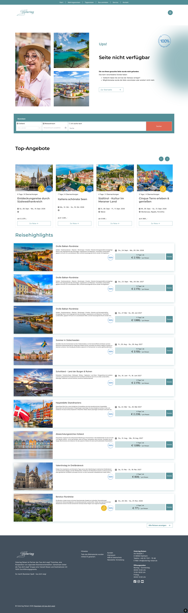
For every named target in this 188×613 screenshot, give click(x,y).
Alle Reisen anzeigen (157, 525)
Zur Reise (33, 223)
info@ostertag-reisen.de (148, 561)
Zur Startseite (106, 90)
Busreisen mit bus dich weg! (44, 606)
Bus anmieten (103, 2)
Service (116, 2)
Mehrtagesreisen (74, 2)
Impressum (111, 555)
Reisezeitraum (49, 123)
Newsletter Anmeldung (115, 560)
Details (169, 257)
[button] (161, 159)
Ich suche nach (76, 123)
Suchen (159, 126)
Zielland (21, 123)
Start (62, 2)
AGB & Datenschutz (114, 557)
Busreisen (21, 119)
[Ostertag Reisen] (25, 12)
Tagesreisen (89, 2)
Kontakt (125, 2)
